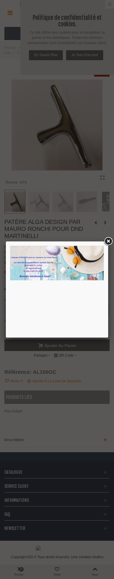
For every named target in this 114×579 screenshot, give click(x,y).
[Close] (108, 241)
